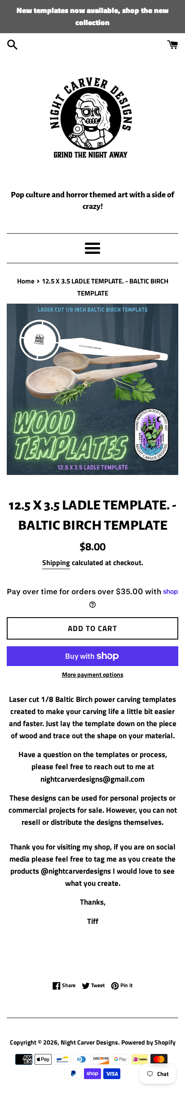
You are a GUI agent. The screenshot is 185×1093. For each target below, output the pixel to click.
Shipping (56, 562)
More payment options (92, 674)
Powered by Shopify (148, 1042)
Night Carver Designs (89, 1042)
